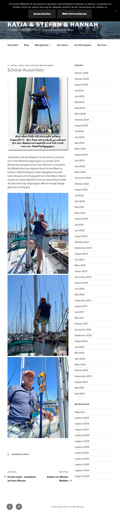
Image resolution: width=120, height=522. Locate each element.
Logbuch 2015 (82, 417)
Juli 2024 (79, 131)
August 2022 (81, 189)
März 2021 (80, 213)
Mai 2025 (79, 102)
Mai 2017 (79, 318)
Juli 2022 (79, 195)
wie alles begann (82, 45)
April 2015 (80, 393)
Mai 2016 (79, 352)
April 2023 (80, 166)
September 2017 (83, 300)
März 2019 (80, 265)
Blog (26, 45)
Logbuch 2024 (82, 470)
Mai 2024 (79, 143)
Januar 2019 (81, 271)
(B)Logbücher (42, 45)
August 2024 (81, 125)
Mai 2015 (79, 387)
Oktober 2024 (82, 119)
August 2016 (81, 341)
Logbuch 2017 (82, 429)
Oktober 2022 (82, 183)
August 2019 (81, 253)
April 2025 (80, 108)
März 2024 (80, 148)
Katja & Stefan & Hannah (53, 24)
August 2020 (81, 218)
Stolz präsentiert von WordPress (67, 506)
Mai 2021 (79, 207)
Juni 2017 (79, 312)
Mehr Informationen (74, 13)
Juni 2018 (79, 288)
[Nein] (116, 10)
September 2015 (83, 376)
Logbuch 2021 (82, 452)
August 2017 (81, 306)
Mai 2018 (79, 294)
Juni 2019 (79, 259)
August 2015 (81, 382)
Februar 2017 (81, 323)
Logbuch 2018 (82, 435)
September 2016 (83, 335)
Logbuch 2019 (82, 441)
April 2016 (80, 358)
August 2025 (81, 84)
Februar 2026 (81, 73)
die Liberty (62, 45)
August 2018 (81, 282)
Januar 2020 (81, 236)
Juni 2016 (79, 347)
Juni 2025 (80, 96)
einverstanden (42, 13)
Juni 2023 (80, 160)
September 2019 (83, 247)
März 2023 (80, 172)
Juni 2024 (80, 137)
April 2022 (80, 201)
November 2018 (83, 277)
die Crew (101, 45)
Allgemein (80, 412)
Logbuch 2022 (82, 458)
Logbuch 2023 (20, 454)
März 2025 (80, 113)
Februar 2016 (81, 370)
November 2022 (83, 177)
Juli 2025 (79, 90)
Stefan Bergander (42, 65)
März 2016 (80, 364)
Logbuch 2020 (82, 447)
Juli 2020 (79, 224)
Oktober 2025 (82, 78)
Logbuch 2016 (82, 423)
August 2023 (81, 154)
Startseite (13, 45)
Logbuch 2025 (82, 476)
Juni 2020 (80, 230)
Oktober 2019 (82, 242)
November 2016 (83, 329)
